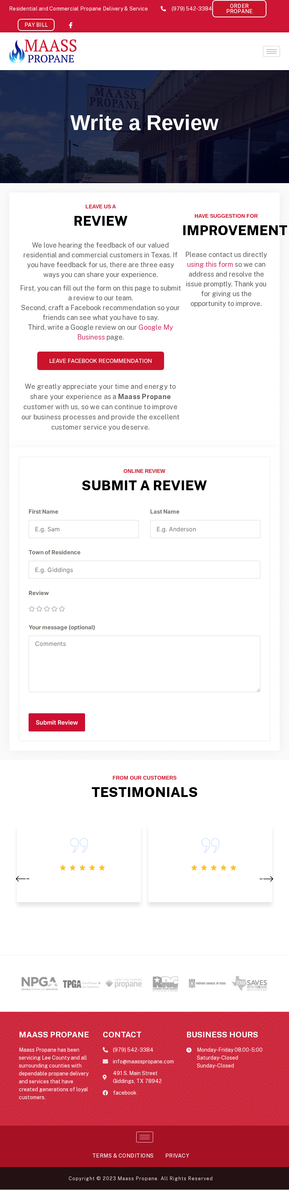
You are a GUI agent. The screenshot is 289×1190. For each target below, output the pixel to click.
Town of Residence (55, 552)
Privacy (177, 1156)
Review (39, 593)
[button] (239, 8)
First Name (43, 511)
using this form (210, 264)
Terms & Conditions (123, 1156)
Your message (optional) (62, 627)
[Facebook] (70, 25)
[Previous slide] (22, 878)
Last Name (164, 511)
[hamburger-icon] (271, 51)
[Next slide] (266, 878)
